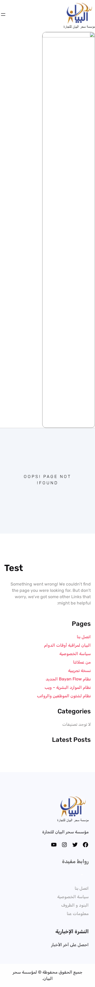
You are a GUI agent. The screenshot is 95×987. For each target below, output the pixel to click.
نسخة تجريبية (79, 670)
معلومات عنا (78, 913)
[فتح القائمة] (3, 14)
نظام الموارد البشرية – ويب (68, 687)
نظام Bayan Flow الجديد (68, 678)
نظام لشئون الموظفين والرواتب (64, 695)
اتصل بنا (84, 636)
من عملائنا (82, 662)
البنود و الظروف (75, 905)
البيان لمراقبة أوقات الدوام (67, 645)
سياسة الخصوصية (75, 653)
